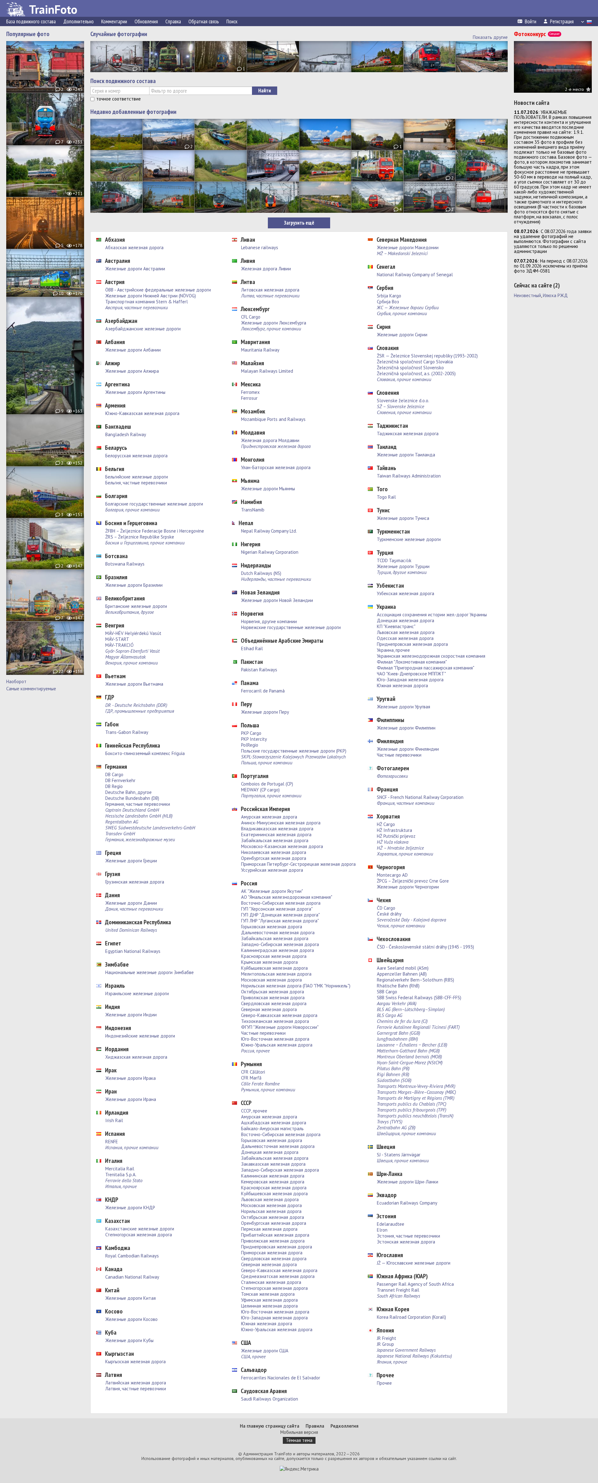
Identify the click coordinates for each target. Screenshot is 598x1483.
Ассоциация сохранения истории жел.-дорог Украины (432, 615)
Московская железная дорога (271, 980)
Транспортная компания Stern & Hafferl (146, 302)
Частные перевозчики (263, 1033)
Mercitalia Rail (119, 1169)
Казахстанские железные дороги (139, 1229)
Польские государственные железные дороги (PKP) (293, 751)
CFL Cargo (250, 317)
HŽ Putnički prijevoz (396, 836)
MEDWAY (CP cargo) (260, 790)
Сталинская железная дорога (271, 1282)
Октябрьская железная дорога (272, 992)
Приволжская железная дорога (273, 997)
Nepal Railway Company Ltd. (269, 531)
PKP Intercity (254, 739)
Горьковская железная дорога (271, 927)
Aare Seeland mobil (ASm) (403, 968)
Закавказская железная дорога (273, 1164)
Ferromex (250, 392)
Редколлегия (344, 1426)
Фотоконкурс (536, 34)
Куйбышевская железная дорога (274, 968)
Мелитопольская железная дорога (276, 974)
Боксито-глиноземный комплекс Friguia (145, 753)
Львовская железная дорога (270, 1199)
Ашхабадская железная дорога (273, 1123)
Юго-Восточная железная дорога (275, 1039)
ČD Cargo (386, 908)
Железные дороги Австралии (135, 269)
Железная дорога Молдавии (270, 440)
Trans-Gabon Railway (126, 732)
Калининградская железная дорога (277, 950)
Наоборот (16, 681)
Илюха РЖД (555, 295)
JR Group (385, 1344)
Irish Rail (114, 1120)
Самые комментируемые (31, 689)
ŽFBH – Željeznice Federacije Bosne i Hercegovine (154, 531)
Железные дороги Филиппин (406, 728)
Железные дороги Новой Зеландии (277, 600)
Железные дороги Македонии (408, 247)
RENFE (111, 1142)
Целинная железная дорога (269, 1306)
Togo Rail (386, 497)
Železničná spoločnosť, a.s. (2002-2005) (416, 373)
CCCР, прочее (254, 1111)
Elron (382, 1230)
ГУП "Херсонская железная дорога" (277, 909)
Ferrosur (249, 398)
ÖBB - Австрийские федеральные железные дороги (158, 290)
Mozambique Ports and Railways (273, 419)
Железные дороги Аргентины (135, 392)
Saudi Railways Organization (269, 1399)
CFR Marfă (251, 1078)
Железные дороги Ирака (130, 1078)
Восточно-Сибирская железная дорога (280, 903)
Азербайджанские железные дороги (143, 329)
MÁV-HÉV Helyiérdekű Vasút (133, 633)
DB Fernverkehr (120, 780)
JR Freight (386, 1338)
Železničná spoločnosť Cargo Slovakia (415, 362)
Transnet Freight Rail (398, 1290)
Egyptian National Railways (132, 951)
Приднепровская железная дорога (276, 1247)
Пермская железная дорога (269, 1229)
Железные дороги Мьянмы (268, 489)
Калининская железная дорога (272, 1176)
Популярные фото (28, 34)
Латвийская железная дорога (135, 1383)
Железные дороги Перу (265, 712)
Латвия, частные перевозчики (135, 1389)
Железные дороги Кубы (129, 1340)
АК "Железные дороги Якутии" (272, 891)
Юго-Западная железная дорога (274, 1318)
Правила (315, 1426)
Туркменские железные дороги (409, 539)
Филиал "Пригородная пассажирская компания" (425, 668)
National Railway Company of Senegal (415, 274)
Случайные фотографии (118, 34)
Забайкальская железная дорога (274, 840)
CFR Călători (253, 1072)
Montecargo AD (392, 875)
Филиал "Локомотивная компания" (412, 662)
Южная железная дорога (266, 1324)
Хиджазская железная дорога (136, 1057)
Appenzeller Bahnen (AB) (402, 974)
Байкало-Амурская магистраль (272, 1128)
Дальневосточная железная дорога (278, 932)
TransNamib (252, 510)
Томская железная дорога (268, 1294)
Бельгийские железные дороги (136, 477)
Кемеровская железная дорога (272, 1182)
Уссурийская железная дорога (272, 870)
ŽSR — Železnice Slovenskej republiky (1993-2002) (427, 356)
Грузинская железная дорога (134, 882)
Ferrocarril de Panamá (263, 691)
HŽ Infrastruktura (394, 830)
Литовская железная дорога (270, 290)
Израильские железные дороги (137, 993)
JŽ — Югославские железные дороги (413, 1263)
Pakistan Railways (259, 670)
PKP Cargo (251, 733)
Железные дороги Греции (131, 861)
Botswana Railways (125, 564)
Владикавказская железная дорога (277, 829)
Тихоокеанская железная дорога (275, 1021)
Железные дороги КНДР (130, 1207)
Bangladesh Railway (125, 434)
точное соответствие (118, 99)
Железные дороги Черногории (408, 887)
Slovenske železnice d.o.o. (403, 400)
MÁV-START (117, 639)
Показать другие (490, 37)
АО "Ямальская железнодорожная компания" (286, 897)
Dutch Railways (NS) (261, 573)
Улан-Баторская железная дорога (276, 467)
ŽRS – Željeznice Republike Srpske (139, 537)
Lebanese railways (259, 247)
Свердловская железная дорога (273, 1003)
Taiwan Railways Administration (409, 476)
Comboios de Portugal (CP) (267, 784)
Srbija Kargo (389, 296)
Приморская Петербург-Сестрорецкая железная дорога (298, 864)
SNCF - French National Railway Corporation (420, 797)
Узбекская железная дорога (405, 593)
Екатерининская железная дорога (276, 834)
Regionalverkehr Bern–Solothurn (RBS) (415, 980)
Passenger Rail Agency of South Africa (415, 1284)
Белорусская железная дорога (136, 456)
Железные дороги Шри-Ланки (407, 1182)
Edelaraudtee (390, 1224)
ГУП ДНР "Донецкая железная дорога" (280, 915)
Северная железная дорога (269, 1009)
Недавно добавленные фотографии (133, 112)
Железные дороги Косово (131, 1319)
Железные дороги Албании (133, 350)
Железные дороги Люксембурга (273, 323)
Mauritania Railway (260, 350)
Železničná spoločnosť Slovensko (410, 368)
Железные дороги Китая (130, 1298)
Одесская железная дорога (405, 638)
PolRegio (249, 745)
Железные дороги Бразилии (134, 585)
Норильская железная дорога (271, 1211)
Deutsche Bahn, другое (128, 792)
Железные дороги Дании (131, 903)
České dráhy (389, 914)
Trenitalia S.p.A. (120, 1175)
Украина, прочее (393, 650)
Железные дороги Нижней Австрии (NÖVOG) (150, 296)
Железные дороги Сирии (402, 335)
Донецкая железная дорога (269, 1152)
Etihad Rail (252, 648)
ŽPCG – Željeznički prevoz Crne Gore (413, 881)
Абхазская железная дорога (134, 247)
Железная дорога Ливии (266, 269)
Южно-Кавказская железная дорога (142, 413)
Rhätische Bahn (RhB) (398, 986)
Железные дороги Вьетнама (134, 684)
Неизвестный (527, 295)
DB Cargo (114, 774)
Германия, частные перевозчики (137, 804)
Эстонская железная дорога (406, 1242)
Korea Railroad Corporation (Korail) (411, 1317)
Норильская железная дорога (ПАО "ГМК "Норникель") (295, 986)
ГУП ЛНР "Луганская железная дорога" (280, 921)
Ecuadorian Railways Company (407, 1203)
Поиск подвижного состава (123, 81)
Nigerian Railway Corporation (269, 552)
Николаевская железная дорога (273, 852)
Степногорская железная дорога (138, 1235)
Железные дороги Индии (131, 1015)
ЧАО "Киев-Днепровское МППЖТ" (411, 674)
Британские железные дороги (136, 606)
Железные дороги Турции (403, 566)
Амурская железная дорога (269, 817)
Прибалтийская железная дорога (275, 1235)
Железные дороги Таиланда (406, 455)
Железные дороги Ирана (130, 1099)
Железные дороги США (264, 1351)
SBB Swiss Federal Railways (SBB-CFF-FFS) (419, 997)
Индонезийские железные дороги (140, 1036)
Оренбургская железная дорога (273, 858)
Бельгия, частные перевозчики (136, 483)
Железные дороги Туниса (403, 518)
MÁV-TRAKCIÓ (119, 645)
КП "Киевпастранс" (396, 626)
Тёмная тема (299, 1440)
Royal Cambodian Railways (132, 1256)
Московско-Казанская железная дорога (282, 846)
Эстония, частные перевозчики (408, 1236)
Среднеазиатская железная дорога (278, 1276)
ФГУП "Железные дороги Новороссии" (280, 1027)
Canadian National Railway (132, 1277)
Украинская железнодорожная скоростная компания (431, 656)
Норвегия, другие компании (269, 621)
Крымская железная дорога (269, 962)
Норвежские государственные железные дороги (291, 627)
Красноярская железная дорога (273, 956)
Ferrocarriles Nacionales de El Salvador (280, 1378)
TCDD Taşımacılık (394, 560)
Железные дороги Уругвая (403, 707)
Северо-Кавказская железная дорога (279, 1015)
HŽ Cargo (386, 824)
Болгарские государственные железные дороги (154, 504)
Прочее (384, 1383)
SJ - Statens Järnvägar (398, 1155)
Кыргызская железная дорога (135, 1361)
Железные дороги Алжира (132, 371)
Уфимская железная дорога (269, 1300)
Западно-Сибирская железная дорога (280, 944)
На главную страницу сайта (269, 1426)
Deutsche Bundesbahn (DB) (132, 798)
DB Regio (114, 786)
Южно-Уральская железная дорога (276, 1045)
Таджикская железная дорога (408, 433)
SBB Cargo (387, 992)
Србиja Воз (388, 302)
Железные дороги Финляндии (408, 749)
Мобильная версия (299, 1432)
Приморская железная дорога (271, 1253)
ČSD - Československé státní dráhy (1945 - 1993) (425, 947)
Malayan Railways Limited (267, 371)
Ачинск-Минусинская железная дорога (280, 823)
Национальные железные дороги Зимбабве (149, 972)
